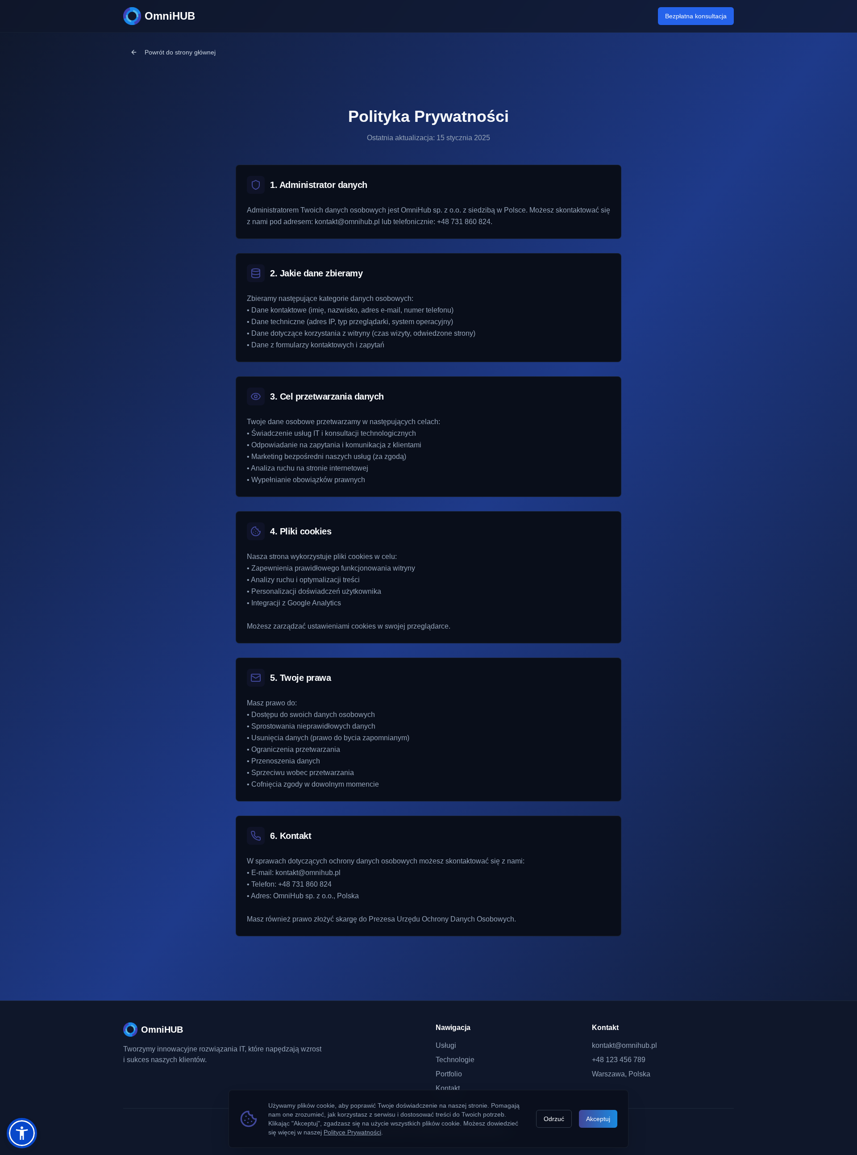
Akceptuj (598, 1118)
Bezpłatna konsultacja (696, 16)
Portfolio (449, 1074)
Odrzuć (554, 1118)
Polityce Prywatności (352, 1132)
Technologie (455, 1059)
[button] (22, 1133)
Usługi (446, 1045)
